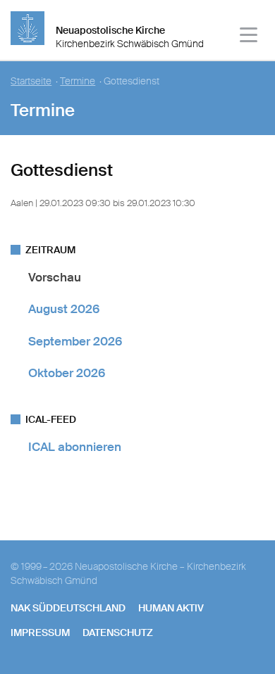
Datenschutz (117, 632)
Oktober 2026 (66, 373)
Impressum (40, 632)
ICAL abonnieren (74, 446)
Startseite (31, 81)
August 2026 (63, 309)
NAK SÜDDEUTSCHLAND (68, 608)
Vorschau (54, 277)
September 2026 (75, 341)
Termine (77, 81)
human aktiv (171, 608)
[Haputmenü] (249, 36)
